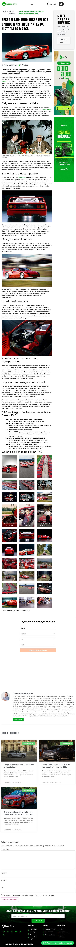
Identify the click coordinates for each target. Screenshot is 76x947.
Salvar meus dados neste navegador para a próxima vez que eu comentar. (29, 895)
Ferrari (4, 81)
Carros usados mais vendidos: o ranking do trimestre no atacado (18, 813)
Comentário (5, 849)
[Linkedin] (12, 931)
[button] (32, 4)
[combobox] (53, 4)
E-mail (4, 880)
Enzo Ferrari (47, 109)
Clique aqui (63, 41)
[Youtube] (16, 931)
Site (2, 888)
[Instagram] (8, 931)
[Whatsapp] (4, 935)
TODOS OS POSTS (18, 720)
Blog (4, 11)
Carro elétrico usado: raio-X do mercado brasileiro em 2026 (56, 766)
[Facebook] (4, 931)
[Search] (61, 4)
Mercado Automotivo (12, 13)
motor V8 (22, 178)
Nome (3, 873)
